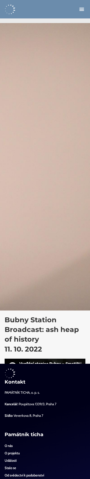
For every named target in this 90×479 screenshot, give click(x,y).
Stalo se (10, 468)
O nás (9, 446)
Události (11, 460)
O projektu (12, 453)
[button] (82, 9)
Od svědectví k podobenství (24, 475)
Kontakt (15, 382)
